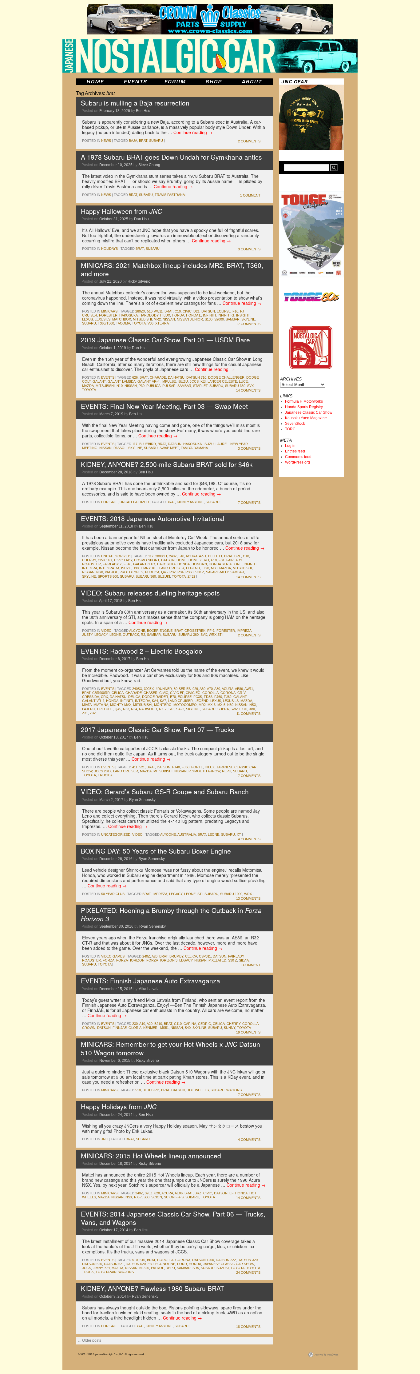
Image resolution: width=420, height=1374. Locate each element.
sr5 (195, 1268)
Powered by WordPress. (327, 1354)
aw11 (158, 311)
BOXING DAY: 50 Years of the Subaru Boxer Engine (156, 850)
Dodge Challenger (226, 377)
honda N (199, 564)
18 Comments (248, 1326)
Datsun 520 (92, 1264)
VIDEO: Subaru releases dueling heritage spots (150, 592)
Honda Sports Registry (304, 407)
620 (157, 1193)
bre (237, 556)
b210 (158, 1024)
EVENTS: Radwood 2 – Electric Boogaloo (141, 650)
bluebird (147, 444)
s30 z (199, 572)
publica (153, 386)
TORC (290, 429)
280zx (140, 311)
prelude (105, 709)
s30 (146, 1197)
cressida (90, 697)
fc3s (197, 697)
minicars (109, 311)
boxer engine (159, 630)
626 (135, 377)
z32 (93, 713)
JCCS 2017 (102, 771)
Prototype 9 (131, 572)
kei (203, 381)
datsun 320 (248, 1260)
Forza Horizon (130, 960)
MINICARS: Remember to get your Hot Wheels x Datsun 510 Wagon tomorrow (170, 1048)
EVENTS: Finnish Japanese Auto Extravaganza (150, 980)
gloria (135, 1028)
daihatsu (176, 377)
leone (115, 634)
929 (195, 689)
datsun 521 (114, 1264)
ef (231, 1193)
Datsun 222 (226, 1260)
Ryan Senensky (142, 800)
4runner (164, 689)
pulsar (169, 386)
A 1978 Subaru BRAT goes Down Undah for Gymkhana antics (171, 156)
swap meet (169, 448)
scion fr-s (174, 1197)
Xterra (161, 323)
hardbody (149, 315)
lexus (87, 319)
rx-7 (163, 709)
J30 (136, 568)
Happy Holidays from (119, 1106)
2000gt (161, 556)
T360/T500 (106, 323)
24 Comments (248, 1272)
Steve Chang (149, 165)
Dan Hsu (141, 219)
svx (250, 386)
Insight (243, 315)
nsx (99, 572)
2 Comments (249, 141)
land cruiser (171, 568)
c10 (178, 311)
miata (87, 705)
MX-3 (212, 705)
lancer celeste (222, 381)
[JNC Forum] (176, 81)
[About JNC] (252, 81)
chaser (150, 693)
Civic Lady (123, 560)
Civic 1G (105, 560)
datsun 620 (136, 1264)
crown (88, 1028)
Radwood (148, 709)
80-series (182, 689)
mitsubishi (142, 319)
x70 (244, 709)
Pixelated (217, 960)
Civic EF (177, 693)
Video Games (113, 956)
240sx (137, 689)
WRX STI (216, 634)
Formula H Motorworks (304, 401)
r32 (172, 572)
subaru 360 (235, 386)
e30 (150, 1264)
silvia (244, 960)
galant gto (144, 564)
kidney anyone (190, 502)
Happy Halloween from (121, 211)
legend (193, 568)
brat (143, 140)
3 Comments (249, 249)
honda (178, 315)
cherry (89, 560)
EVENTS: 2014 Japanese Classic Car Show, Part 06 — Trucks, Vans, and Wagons (173, 1218)
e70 (173, 697)
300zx (149, 689)
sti (200, 894)
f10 (235, 311)
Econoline (165, 1264)
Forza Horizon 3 (161, 960)
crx (104, 697)
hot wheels (198, 1090)
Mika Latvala (149, 989)
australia (186, 834)
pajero (88, 709)
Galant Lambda (122, 381)
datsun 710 (196, 377)
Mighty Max (120, 705)
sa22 (180, 709)
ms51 (164, 1028)
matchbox (121, 319)
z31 (85, 713)
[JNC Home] (95, 81)
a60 (202, 689)
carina (190, 1024)
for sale (109, 502)
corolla (210, 693)
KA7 (163, 701)
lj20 (205, 568)
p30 (142, 386)
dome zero (198, 560)
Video (106, 630)
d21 (196, 311)
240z (173, 556)
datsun (208, 311)
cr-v (241, 693)
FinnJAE (120, 1028)
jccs (194, 381)
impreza (244, 630)
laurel (222, 444)
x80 (252, 709)
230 (135, 1024)
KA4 (155, 701)
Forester (108, 315)
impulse (168, 381)
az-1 (202, 556)
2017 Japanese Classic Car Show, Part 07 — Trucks (157, 729)
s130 (208, 319)
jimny (145, 568)
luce (243, 381)
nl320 (144, 1268)
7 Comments (249, 502)
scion (156, 1197)
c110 (178, 1024)
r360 (189, 572)
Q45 (164, 572)
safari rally (217, 572)
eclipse (224, 311)
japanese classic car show (228, 1264)
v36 (150, 323)
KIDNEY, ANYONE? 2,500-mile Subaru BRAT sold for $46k (167, 464)
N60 (230, 705)
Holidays (109, 248)
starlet (200, 386)
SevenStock (295, 423)
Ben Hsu (143, 111)
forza (108, 960)
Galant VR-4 (148, 381)
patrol (111, 572)
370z (149, 1193)
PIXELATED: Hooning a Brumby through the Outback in (171, 914)
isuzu (183, 381)
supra (223, 709)
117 (134, 444)
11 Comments (248, 713)
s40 (188, 1028)
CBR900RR (101, 693)
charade (158, 377)
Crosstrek (194, 630)
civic (187, 311)
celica (118, 693)
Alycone (168, 834)
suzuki (164, 576)
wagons (234, 1090)
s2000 (219, 319)
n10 (120, 386)
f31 (221, 560)
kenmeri (150, 1028)
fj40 (127, 564)
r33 (126, 709)
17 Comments (248, 324)
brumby (176, 956)
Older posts (89, 1340)
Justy (87, 634)
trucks (105, 775)
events (107, 377)
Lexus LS (102, 319)
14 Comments (248, 390)
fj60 (218, 697)
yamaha (201, 448)
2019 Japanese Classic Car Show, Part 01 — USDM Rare (165, 339)
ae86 (239, 689)
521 (142, 767)
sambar (233, 319)
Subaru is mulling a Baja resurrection (135, 102)
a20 (154, 956)
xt (239, 834)
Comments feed (298, 457)
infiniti (209, 315)
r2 (143, 634)
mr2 (157, 319)
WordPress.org (297, 462)
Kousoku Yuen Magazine (306, 418)
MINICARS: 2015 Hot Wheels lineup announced (151, 1155)
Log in (290, 446)
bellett (215, 556)
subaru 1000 (231, 894)
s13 (171, 709)
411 (134, 767)
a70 (210, 689)
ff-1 (211, 630)
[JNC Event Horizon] (135, 81)
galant (99, 381)
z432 (191, 576)
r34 (180, 572)
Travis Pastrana (169, 195)
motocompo (185, 705)
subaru (156, 140)
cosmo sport (146, 560)
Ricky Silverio (139, 281)
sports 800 (108, 576)
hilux (165, 315)
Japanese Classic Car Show (308, 412)
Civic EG (193, 693)
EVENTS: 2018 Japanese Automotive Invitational (152, 518)
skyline (248, 319)
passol (119, 448)
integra (89, 568)
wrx (248, 894)
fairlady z (112, 564)
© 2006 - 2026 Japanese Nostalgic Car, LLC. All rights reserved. (111, 1354)
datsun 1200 (203, 1260)
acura (191, 556)
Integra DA (109, 568)
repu (226, 771)
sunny (229, 1028)
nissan (169, 319)
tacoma (123, 323)
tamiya (186, 448)
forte (197, 767)
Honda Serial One (225, 564)
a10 (142, 1024)
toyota (139, 323)
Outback (131, 634)
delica (134, 697)
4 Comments (249, 839)
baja (133, 140)
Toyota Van (106, 1272)
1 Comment (250, 195)
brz (198, 1193)
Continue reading (192, 132)
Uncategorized (134, 502)
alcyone (137, 630)
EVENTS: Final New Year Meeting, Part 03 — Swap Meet (164, 406)
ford (182, 1264)
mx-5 (221, 705)
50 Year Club (113, 894)
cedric (204, 1024)
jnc (104, 1139)
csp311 (205, 956)
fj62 (228, 697)
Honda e (193, 315)
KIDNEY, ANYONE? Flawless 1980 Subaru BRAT (152, 1288)
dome (181, 560)
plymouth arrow (204, 771)
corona (228, 693)
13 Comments (248, 898)
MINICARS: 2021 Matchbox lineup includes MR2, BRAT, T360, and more (172, 269)
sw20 (235, 709)
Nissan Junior (190, 319)
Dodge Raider (155, 697)
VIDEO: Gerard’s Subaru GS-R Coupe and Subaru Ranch (165, 791)
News (106, 140)
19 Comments (248, 1032)
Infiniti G (226, 315)
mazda (88, 386)
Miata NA (100, 705)
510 (150, 311)
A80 (217, 689)
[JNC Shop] (214, 81)
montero (163, 705)
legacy (101, 634)
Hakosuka (128, 315)
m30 (214, 568)
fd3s (208, 697)
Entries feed (295, 451)
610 (142, 1260)
